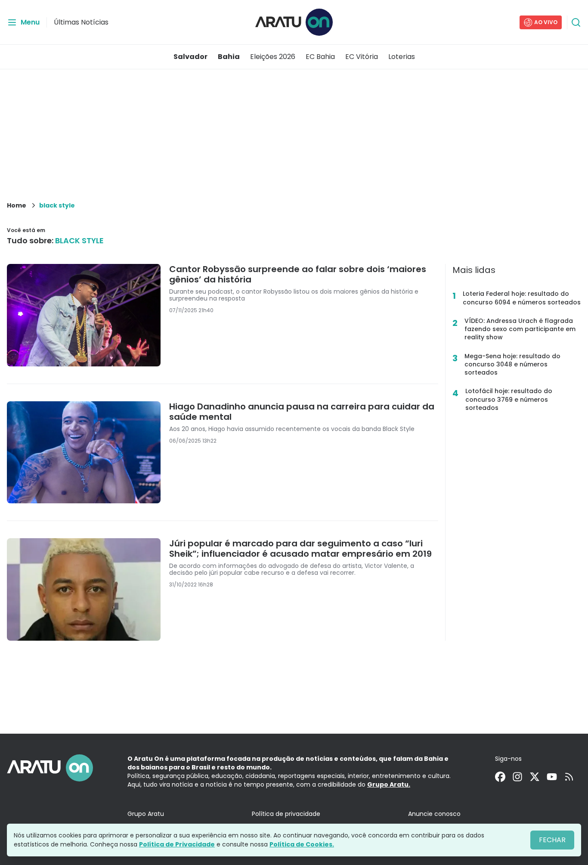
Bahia (229, 57)
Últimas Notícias (81, 22)
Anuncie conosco (434, 813)
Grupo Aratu (145, 813)
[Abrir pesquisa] (576, 22)
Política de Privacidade (177, 844)
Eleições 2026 (272, 57)
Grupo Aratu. (388, 784)
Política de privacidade (286, 813)
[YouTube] (552, 777)
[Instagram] (517, 777)
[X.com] (534, 777)
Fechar (552, 840)
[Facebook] (500, 777)
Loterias (401, 57)
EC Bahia (320, 57)
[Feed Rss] (569, 777)
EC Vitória (361, 57)
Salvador (190, 57)
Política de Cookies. (301, 844)
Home (16, 205)
